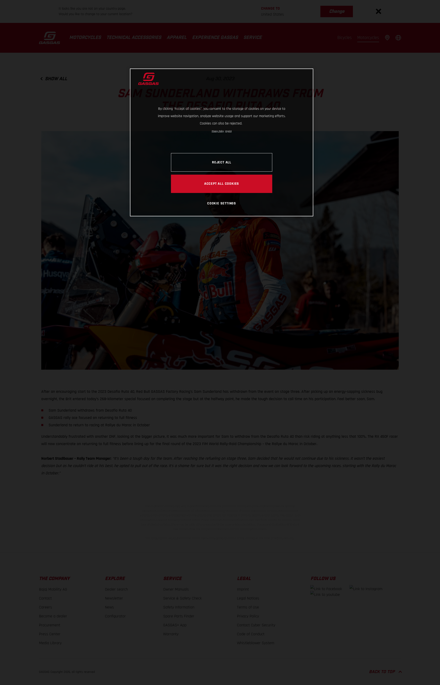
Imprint (228, 131)
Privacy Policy (218, 131)
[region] (221, 142)
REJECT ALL (221, 162)
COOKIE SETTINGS (221, 203)
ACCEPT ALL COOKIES (221, 183)
